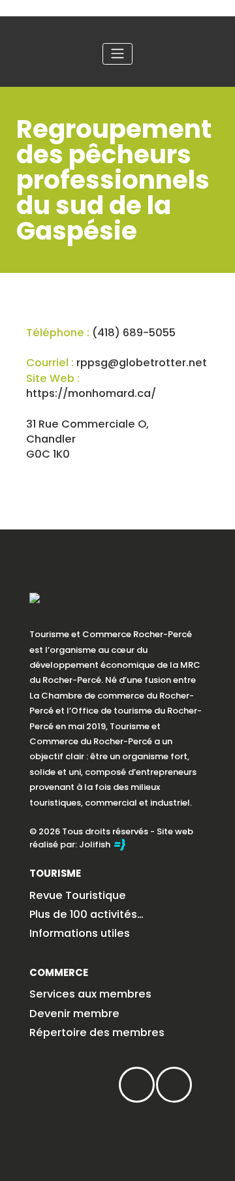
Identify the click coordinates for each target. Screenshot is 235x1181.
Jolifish (95, 844)
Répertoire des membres (96, 1032)
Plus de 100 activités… (86, 914)
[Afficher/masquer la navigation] (117, 54)
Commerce (58, 972)
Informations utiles (79, 933)
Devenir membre (74, 1013)
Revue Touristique (77, 895)
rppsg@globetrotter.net (141, 362)
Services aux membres (90, 993)
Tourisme (55, 873)
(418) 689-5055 (134, 332)
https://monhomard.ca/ (91, 393)
